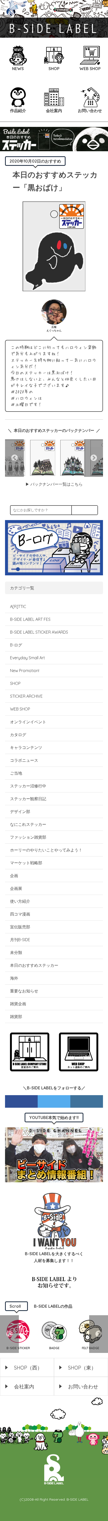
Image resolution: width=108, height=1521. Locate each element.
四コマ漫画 (20, 914)
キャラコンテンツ (26, 747)
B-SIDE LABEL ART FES (30, 619)
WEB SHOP (20, 709)
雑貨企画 (18, 1003)
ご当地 (16, 773)
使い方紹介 (20, 901)
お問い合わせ (83, 1386)
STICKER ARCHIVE (27, 696)
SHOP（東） (82, 1367)
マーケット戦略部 (26, 862)
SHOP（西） (28, 1367)
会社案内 (24, 1386)
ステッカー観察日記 (28, 798)
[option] (42, 458)
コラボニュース (24, 760)
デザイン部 (20, 811)
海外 (14, 978)
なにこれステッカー (28, 824)
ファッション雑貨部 (28, 837)
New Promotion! (24, 670)
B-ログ (16, 644)
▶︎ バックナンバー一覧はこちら (54, 484)
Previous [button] (14, 458)
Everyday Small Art (27, 657)
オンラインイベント (28, 721)
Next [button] (93, 458)
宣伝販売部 (20, 926)
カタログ (18, 734)
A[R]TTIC (18, 606)
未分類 (16, 952)
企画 (14, 875)
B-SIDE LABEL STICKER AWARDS (39, 632)
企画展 (16, 888)
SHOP (15, 683)
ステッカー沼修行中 (28, 785)
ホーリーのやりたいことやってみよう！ (46, 849)
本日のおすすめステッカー (34, 965)
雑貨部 (16, 1016)
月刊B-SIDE (20, 939)
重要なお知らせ (24, 990)
